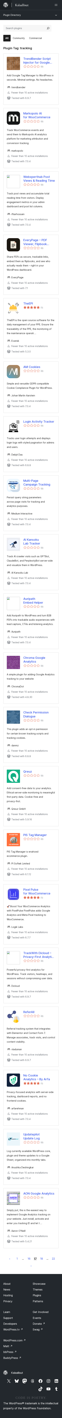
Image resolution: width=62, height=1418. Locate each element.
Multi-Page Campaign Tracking (36, 482)
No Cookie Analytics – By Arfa (36, 1077)
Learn (6, 1312)
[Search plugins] (48, 28)
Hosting (8, 1295)
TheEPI (28, 303)
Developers (10, 1323)
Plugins (37, 1295)
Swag (38, 1329)
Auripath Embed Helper (33, 600)
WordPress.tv (13, 1329)
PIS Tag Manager (35, 835)
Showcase (39, 1283)
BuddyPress (12, 1358)
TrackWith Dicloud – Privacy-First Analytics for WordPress (39, 955)
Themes (37, 1289)
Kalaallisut (17, 1372)
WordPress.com (14, 1340)
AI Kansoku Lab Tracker (31, 541)
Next (31, 1265)
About (7, 1283)
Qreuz (27, 771)
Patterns (38, 1301)
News (6, 1289)
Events (37, 1318)
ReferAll (28, 1012)
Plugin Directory (12, 15)
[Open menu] (56, 5)
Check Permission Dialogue (36, 714)
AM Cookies (31, 367)
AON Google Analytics (38, 1193)
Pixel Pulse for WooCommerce (36, 891)
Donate (39, 1323)
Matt (8, 1346)
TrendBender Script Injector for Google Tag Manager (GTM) (37, 61)
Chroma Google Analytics (34, 659)
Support (8, 1318)
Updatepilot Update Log (31, 1136)
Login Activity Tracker (38, 421)
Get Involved (41, 1312)
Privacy (7, 1301)
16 (29, 1258)
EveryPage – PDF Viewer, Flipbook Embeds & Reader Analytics (35, 242)
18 (41, 1258)
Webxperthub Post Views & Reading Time (39, 178)
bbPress (10, 1352)
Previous (10, 1258)
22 (53, 1258)
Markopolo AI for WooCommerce (36, 115)
